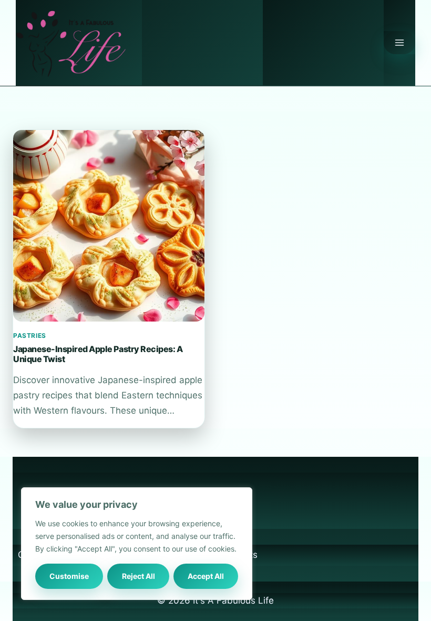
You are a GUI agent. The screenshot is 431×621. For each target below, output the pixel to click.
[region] (136, 543)
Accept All (206, 576)
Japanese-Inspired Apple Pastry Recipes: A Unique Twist (97, 354)
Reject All (138, 576)
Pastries (29, 335)
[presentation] (108, 226)
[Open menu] (399, 42)
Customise (69, 576)
